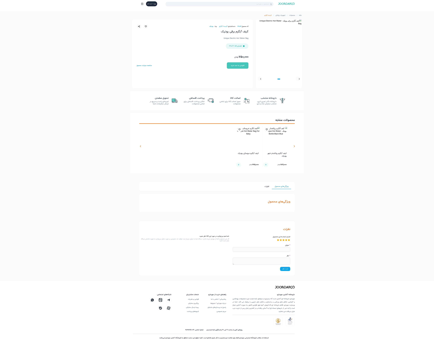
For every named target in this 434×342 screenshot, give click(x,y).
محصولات (292, 15)
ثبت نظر (285, 269)
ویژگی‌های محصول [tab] (281, 186)
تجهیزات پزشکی (280, 15)
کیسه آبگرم (268, 15)
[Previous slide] (298, 78)
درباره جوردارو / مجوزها (218, 303)
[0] (142, 4)
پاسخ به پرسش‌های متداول (217, 307)
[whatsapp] (152, 300)
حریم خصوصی (221, 311)
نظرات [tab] (266, 186)
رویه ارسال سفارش (192, 307)
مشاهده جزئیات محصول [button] (144, 65)
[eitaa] (160, 300)
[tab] (278, 79)
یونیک (211, 26)
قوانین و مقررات (193, 299)
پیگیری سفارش (193, 303)
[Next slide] (259, 78)
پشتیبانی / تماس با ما (218, 299)
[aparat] (168, 308)
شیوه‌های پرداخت (193, 311)
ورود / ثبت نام (151, 4)
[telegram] (168, 300)
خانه (300, 15)
